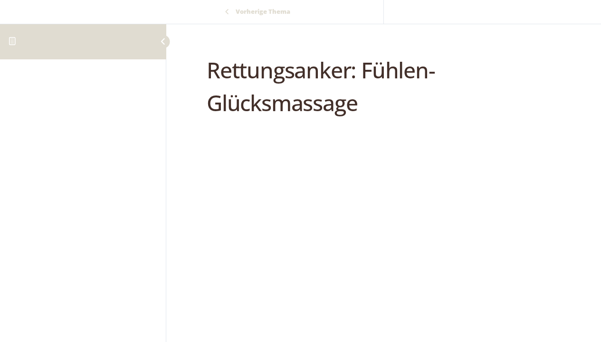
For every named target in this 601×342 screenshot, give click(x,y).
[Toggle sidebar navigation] (154, 41)
